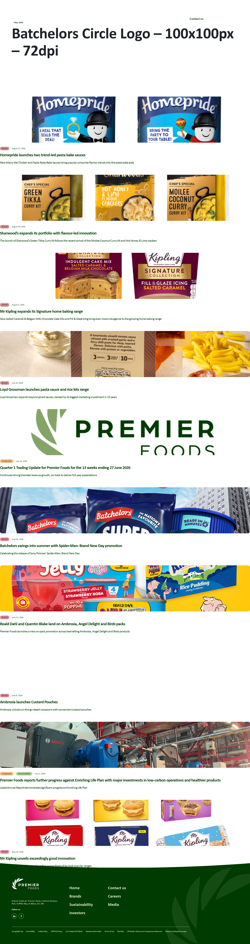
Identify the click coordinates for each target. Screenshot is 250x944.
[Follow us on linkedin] (14, 916)
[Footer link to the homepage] (25, 883)
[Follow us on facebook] (21, 916)
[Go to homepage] (24, 18)
